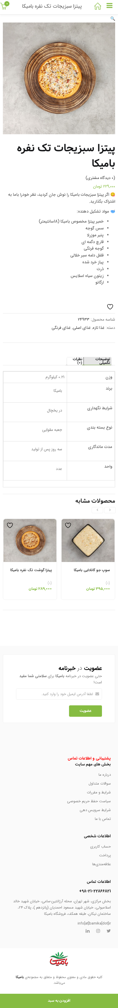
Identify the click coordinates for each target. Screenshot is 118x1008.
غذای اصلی (82, 328)
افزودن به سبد (59, 1001)
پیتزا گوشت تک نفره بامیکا (31, 570)
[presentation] (110, 510)
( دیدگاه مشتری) (100, 178)
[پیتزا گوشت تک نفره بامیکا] (29, 522)
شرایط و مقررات (99, 792)
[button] (112, 19)
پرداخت (105, 855)
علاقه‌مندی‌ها (101, 864)
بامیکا (20, 977)
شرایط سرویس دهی (95, 810)
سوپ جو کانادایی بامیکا (92, 570)
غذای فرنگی (61, 328)
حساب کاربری (100, 847)
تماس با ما (103, 819)
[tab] (97, 361)
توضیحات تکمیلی (102, 361)
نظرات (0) (77, 361)
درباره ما (105, 775)
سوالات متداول (99, 784)
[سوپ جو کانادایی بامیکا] (88, 522)
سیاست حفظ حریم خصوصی (89, 801)
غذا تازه (99, 328)
